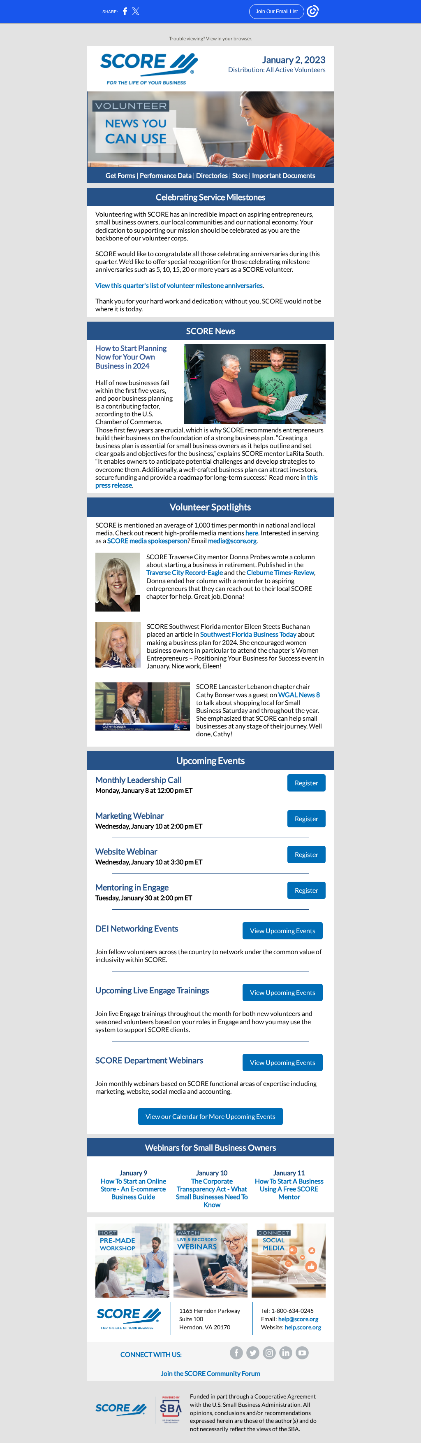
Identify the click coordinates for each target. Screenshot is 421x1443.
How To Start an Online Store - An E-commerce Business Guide (133, 1188)
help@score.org (298, 1318)
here (251, 533)
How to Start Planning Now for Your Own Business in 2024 (131, 356)
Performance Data (166, 175)
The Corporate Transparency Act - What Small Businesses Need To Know (212, 1193)
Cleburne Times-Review (280, 572)
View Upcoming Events (282, 930)
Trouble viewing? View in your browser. (210, 38)
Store (240, 175)
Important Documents (283, 175)
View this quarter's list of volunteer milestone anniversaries (179, 285)
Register (306, 783)
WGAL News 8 (299, 694)
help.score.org (303, 1327)
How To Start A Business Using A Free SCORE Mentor (289, 1188)
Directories (212, 175)
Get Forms (120, 175)
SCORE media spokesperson (147, 540)
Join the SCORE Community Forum (210, 1373)
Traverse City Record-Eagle (184, 572)
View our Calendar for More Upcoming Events (210, 1116)
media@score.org (232, 540)
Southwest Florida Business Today (248, 634)
